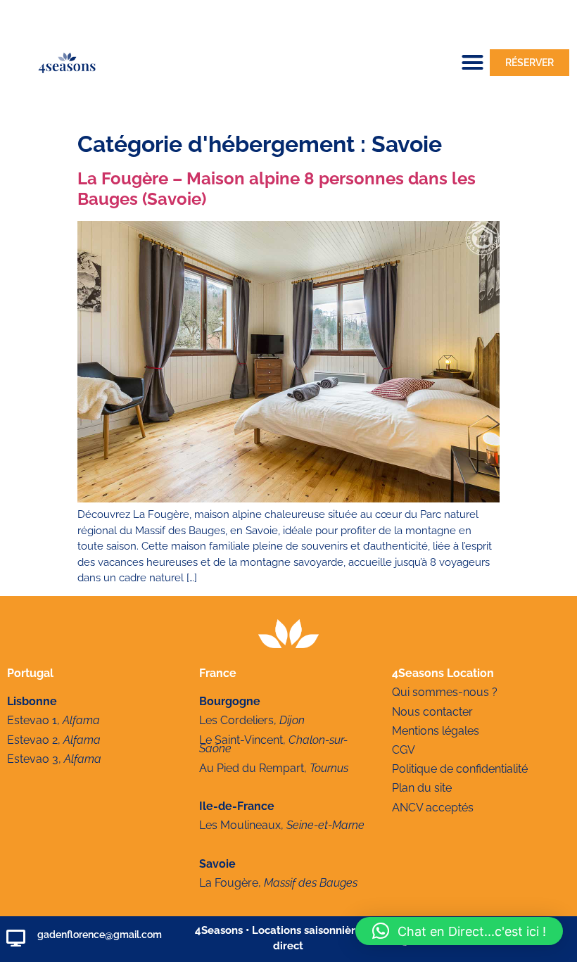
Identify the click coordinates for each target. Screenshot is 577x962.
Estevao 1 (32, 720)
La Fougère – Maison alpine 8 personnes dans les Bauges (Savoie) (276, 188)
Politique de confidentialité (460, 769)
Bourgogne (229, 701)
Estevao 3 (32, 759)
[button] (472, 62)
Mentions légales (435, 731)
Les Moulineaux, (281, 825)
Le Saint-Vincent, (273, 744)
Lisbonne (32, 701)
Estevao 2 (32, 740)
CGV (403, 750)
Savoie (217, 864)
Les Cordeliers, (252, 720)
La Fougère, (278, 883)
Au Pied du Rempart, (273, 768)
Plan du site (422, 788)
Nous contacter (432, 712)
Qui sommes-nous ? (444, 692)
